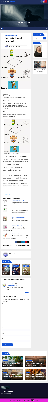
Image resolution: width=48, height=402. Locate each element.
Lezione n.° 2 (7, 194)
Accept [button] (32, 400)
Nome (3, 327)
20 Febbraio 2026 (7, 378)
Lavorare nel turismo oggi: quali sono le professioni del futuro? (11, 363)
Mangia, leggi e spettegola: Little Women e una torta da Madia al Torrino (34, 376)
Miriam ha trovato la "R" (17, 225)
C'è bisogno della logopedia (18, 233)
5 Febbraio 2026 (30, 378)
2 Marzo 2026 (29, 365)
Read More (37, 400)
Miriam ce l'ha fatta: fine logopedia (19, 217)
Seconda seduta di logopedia (18, 200)
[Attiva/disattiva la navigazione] (24, 28)
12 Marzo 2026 (7, 365)
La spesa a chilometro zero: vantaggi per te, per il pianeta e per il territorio (12, 376)
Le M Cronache (24, 23)
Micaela (11, 44)
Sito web (4, 338)
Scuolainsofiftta (10, 283)
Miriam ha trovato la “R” (9, 245)
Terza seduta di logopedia (17, 209)
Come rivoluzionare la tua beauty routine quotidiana (34, 362)
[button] (46, 28)
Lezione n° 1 (7, 193)
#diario (18, 46)
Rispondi (26, 292)
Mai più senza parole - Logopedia (10, 35)
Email (3, 333)
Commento (4, 303)
